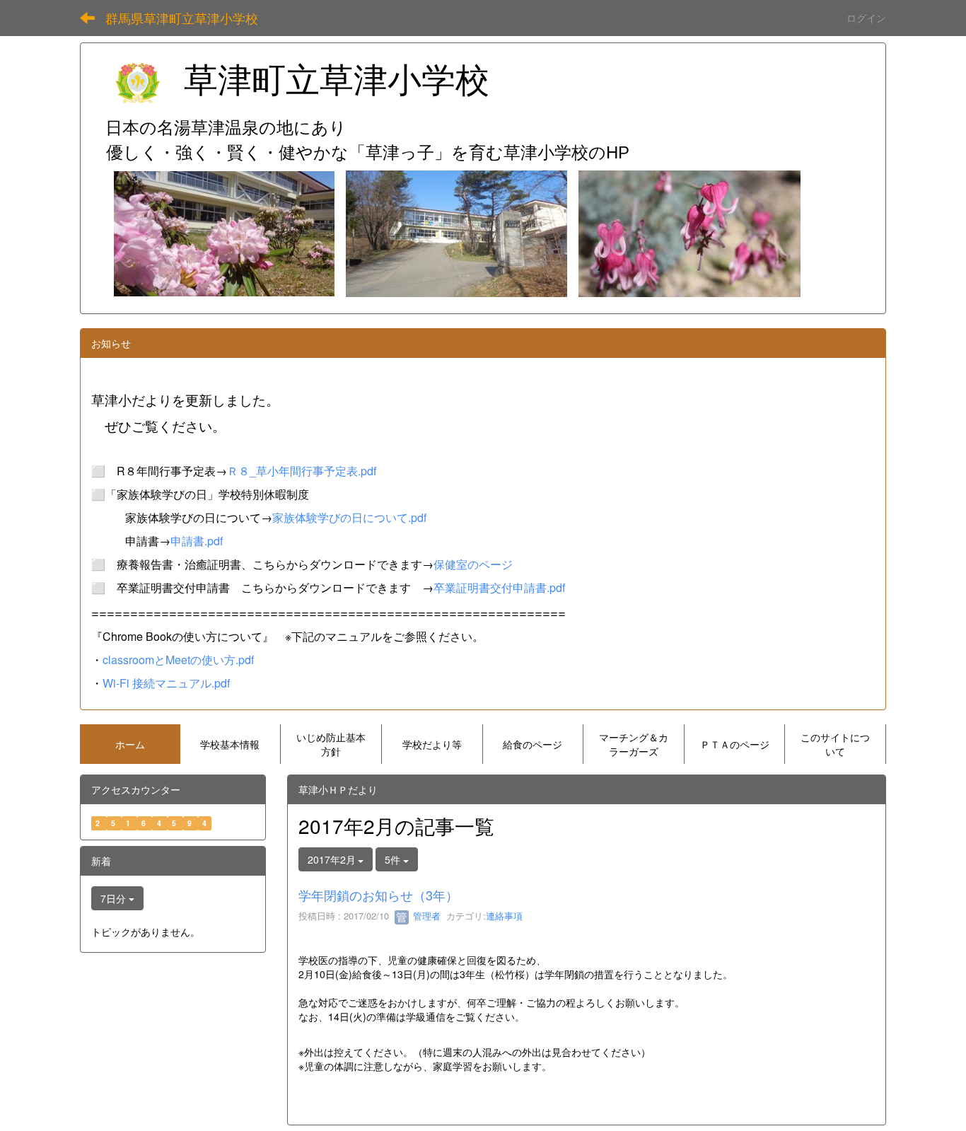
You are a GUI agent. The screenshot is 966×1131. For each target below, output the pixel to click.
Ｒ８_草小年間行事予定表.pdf (301, 471)
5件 (394, 859)
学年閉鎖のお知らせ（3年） (378, 895)
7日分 (114, 898)
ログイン (866, 18)
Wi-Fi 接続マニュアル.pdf (166, 683)
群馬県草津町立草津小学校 (181, 17)
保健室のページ (473, 564)
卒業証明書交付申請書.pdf (499, 587)
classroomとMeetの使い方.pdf (178, 659)
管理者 (425, 915)
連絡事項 (504, 915)
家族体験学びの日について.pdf (349, 517)
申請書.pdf (196, 541)
